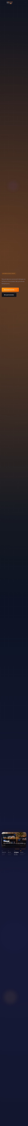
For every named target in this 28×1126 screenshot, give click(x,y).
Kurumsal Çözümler (9, 296)
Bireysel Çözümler (9, 301)
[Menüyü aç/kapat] (25, 2)
